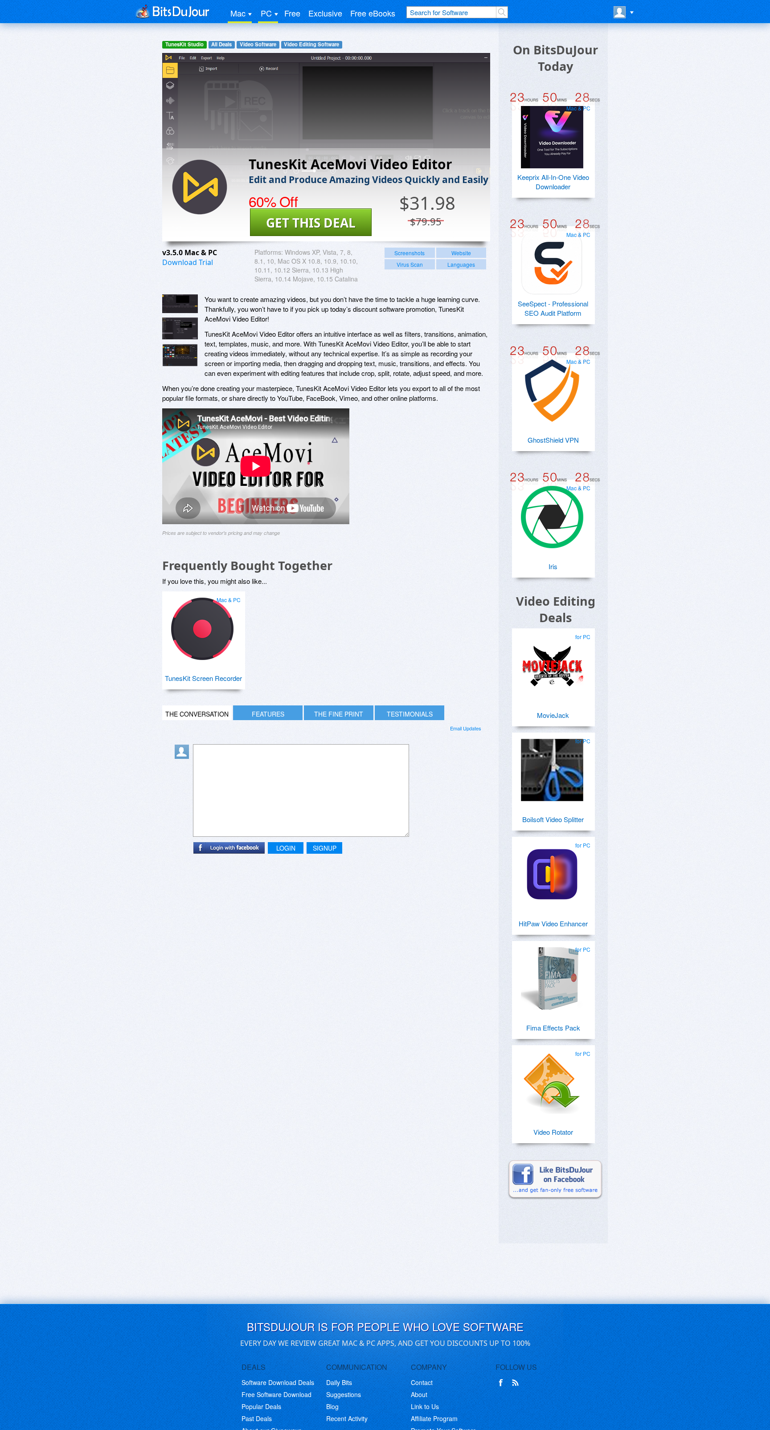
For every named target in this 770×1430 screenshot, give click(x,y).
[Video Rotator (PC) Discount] (552, 1079)
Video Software (258, 44)
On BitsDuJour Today (555, 57)
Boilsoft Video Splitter (553, 819)
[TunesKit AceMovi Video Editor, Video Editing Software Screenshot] (180, 355)
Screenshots (409, 253)
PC (266, 13)
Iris (553, 566)
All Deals (221, 44)
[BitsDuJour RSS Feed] (517, 1383)
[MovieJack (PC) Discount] (552, 662)
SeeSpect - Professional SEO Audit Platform (553, 308)
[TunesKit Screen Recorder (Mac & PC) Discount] (202, 625)
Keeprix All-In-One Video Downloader (553, 181)
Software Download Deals (278, 1382)
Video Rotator (553, 1132)
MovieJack (553, 715)
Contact (422, 1382)
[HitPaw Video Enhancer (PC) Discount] (552, 870)
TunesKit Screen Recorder (203, 678)
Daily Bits (339, 1382)
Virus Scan (410, 264)
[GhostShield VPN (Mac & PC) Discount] (552, 387)
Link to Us (425, 1406)
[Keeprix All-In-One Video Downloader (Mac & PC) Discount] (552, 133)
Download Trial (187, 262)
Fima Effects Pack (553, 1027)
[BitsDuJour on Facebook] (503, 1383)
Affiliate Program (434, 1418)
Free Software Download (276, 1394)
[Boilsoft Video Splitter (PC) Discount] (552, 766)
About (419, 1394)
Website (461, 253)
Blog (332, 1406)
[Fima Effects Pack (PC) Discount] (552, 975)
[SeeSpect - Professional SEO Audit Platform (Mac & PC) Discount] (552, 260)
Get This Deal (311, 222)
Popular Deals (261, 1406)
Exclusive (325, 13)
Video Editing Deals (555, 609)
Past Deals (257, 1418)
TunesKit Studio (184, 44)
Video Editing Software (311, 44)
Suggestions (343, 1394)
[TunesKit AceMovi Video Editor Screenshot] (180, 303)
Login (285, 847)
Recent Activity (347, 1418)
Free (292, 13)
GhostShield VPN (553, 439)
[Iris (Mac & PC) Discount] (552, 513)
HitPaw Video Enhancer (553, 923)
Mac (238, 13)
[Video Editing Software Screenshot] (180, 328)
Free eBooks (372, 13)
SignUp (324, 847)
